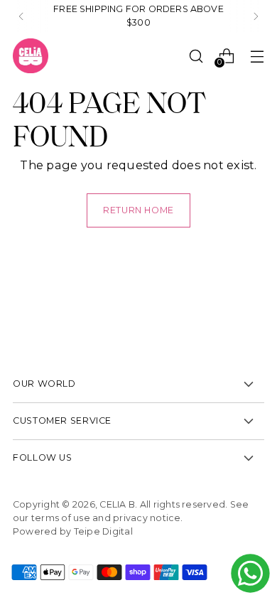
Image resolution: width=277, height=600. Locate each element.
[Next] (255, 16)
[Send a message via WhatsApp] (250, 573)
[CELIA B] (30, 56)
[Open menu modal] (256, 55)
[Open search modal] (195, 55)
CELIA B (117, 504)
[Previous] (21, 16)
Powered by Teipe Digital (73, 531)
